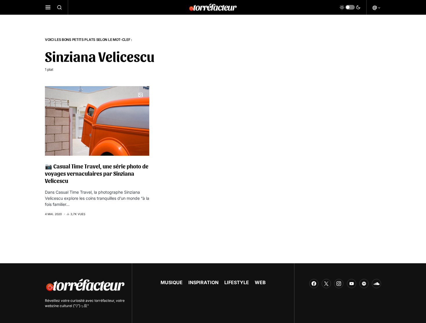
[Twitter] (326, 283)
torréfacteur (104, 300)
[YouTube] (351, 283)
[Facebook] (313, 283)
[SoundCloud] (376, 283)
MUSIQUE (172, 282)
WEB (260, 282)
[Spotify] (364, 283)
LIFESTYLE (236, 282)
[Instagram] (338, 283)
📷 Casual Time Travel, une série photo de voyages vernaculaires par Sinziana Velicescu (96, 173)
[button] (48, 7)
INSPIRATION (203, 282)
